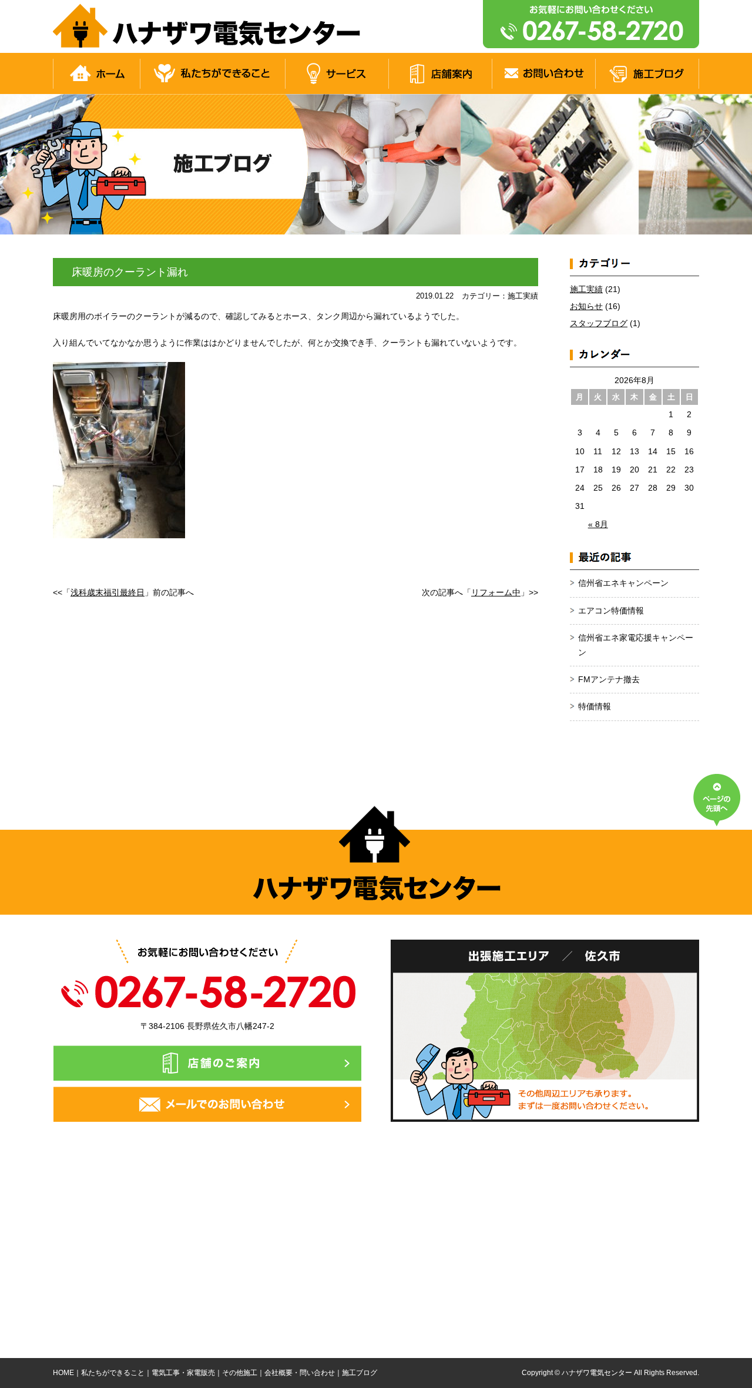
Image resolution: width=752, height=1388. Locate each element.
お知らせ (586, 306)
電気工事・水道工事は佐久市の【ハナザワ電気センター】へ (210, 26)
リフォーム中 (496, 592)
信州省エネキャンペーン (623, 583)
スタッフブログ (598, 323)
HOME (63, 1373)
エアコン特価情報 (611, 610)
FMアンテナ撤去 (609, 679)
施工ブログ (359, 1373)
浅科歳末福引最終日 (107, 592)
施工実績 (586, 289)
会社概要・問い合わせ (299, 1373)
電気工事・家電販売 (183, 1373)
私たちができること (113, 1373)
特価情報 (594, 706)
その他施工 (239, 1373)
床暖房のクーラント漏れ (130, 272)
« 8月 (598, 524)
